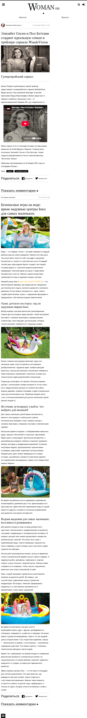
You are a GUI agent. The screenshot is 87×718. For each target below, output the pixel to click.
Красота (65, 17)
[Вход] (83, 4)
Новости (22, 17)
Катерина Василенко (13, 25)
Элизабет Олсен (21, 171)
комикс (9, 171)
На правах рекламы (8, 197)
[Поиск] (79, 4)
